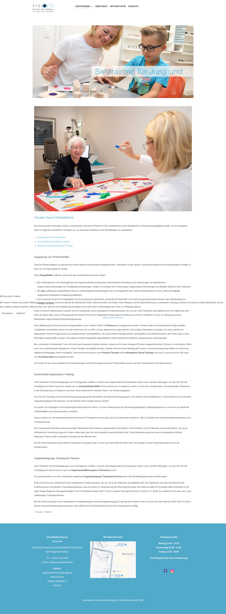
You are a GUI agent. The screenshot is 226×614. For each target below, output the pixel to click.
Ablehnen (20, 313)
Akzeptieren (7, 313)
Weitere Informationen (113, 318)
